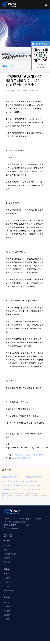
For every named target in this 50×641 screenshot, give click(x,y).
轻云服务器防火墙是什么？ (11, 489)
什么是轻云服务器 (31, 493)
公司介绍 (7, 545)
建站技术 (7, 558)
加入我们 (7, 578)
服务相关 (7, 610)
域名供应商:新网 (10, 554)
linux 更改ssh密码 (31, 481)
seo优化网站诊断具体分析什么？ (24, 458)
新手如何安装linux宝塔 (9, 477)
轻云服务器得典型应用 (33, 489)
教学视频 (7, 582)
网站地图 (7, 562)
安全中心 (7, 586)
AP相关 (6, 602)
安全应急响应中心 (10, 590)
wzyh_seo (21, 54)
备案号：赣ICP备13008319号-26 (16, 525)
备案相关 (7, 615)
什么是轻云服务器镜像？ (34, 485)
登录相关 (7, 606)
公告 (5, 623)
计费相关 (7, 619)
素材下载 (7, 549)
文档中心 (7, 574)
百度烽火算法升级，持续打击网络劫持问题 (28, 454)
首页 (14, 54)
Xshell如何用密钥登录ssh (34, 477)
